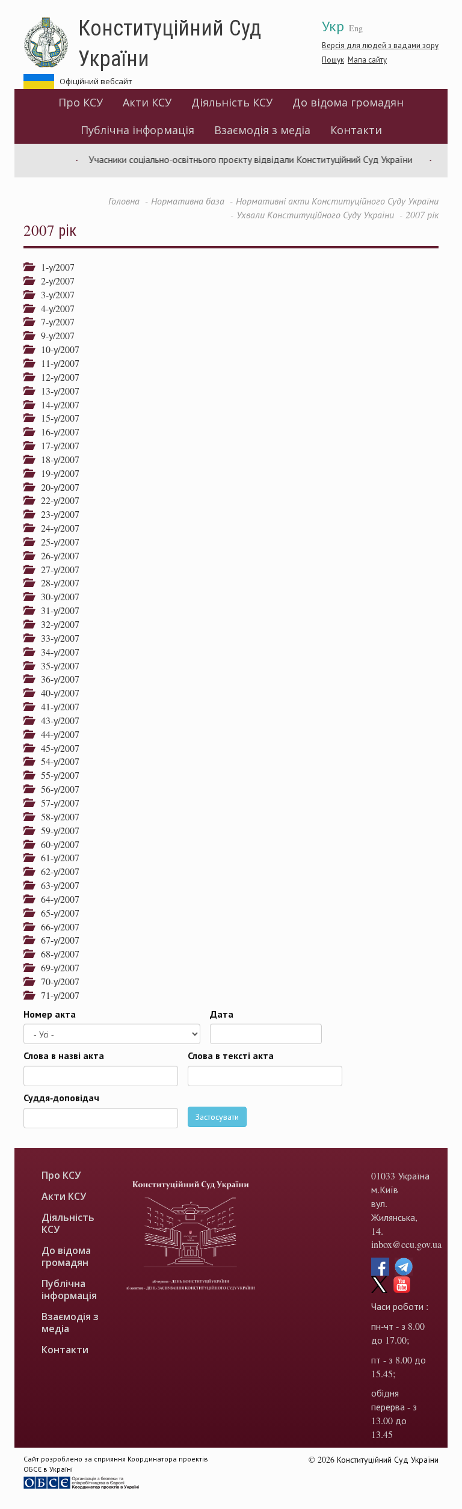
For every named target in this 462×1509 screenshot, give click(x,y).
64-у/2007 (56, 899)
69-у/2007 (56, 967)
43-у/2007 (56, 720)
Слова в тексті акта (231, 1055)
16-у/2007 (56, 431)
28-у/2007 (56, 582)
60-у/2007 (56, 844)
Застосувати (217, 1116)
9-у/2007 (54, 335)
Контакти (356, 130)
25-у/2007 (56, 541)
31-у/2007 (56, 610)
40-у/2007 (56, 692)
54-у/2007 (56, 761)
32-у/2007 (56, 624)
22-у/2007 (56, 500)
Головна (124, 200)
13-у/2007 (56, 390)
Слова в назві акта (63, 1055)
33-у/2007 (56, 638)
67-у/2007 (56, 939)
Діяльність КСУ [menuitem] (232, 102)
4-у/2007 (54, 308)
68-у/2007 (56, 953)
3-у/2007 (54, 294)
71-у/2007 (56, 995)
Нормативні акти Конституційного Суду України (337, 200)
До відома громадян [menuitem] (348, 102)
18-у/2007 (56, 459)
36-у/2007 (56, 678)
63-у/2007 (56, 885)
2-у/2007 (54, 280)
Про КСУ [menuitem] (80, 102)
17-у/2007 (56, 445)
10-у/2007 (56, 349)
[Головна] (50, 43)
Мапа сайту (367, 59)
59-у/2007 (56, 830)
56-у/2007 (56, 788)
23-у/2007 (56, 514)
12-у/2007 (56, 376)
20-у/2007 (56, 487)
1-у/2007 (54, 266)
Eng (356, 28)
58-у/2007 (56, 816)
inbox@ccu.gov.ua (406, 1244)
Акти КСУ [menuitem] (147, 102)
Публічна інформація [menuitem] (137, 130)
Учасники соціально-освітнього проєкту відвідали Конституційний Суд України (238, 159)
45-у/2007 (56, 748)
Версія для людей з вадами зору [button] (380, 45)
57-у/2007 (56, 802)
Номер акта (49, 1014)
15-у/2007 (56, 417)
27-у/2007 (56, 569)
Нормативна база (187, 200)
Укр (333, 25)
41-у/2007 (56, 706)
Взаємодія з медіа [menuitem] (262, 130)
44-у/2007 (56, 734)
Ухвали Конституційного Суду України (315, 214)
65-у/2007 (56, 912)
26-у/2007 (56, 555)
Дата (221, 1014)
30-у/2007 (56, 596)
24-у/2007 (56, 527)
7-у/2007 (54, 321)
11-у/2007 (56, 363)
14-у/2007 (56, 404)
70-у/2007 (56, 981)
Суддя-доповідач (61, 1097)
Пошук (333, 59)
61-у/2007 (56, 857)
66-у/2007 (56, 926)
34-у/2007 (56, 651)
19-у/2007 (56, 473)
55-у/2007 (56, 775)
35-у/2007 (56, 665)
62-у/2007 (56, 871)
